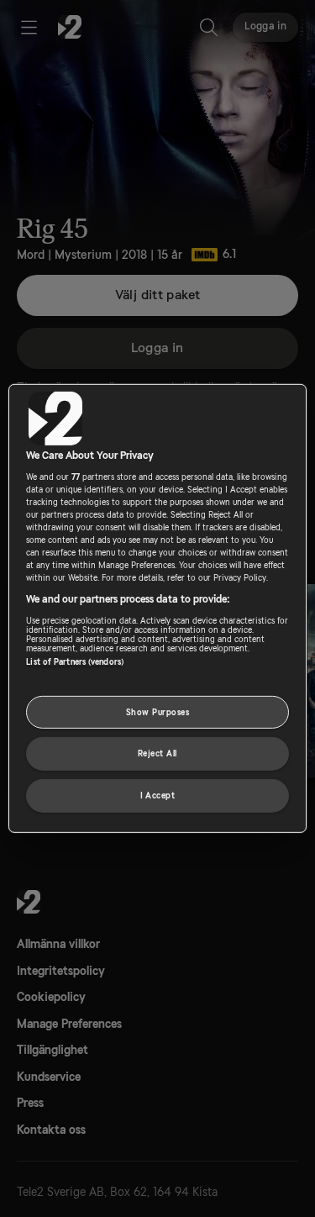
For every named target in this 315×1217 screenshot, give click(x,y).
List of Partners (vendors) (74, 661)
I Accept (158, 795)
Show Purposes (157, 711)
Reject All (157, 753)
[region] (157, 608)
